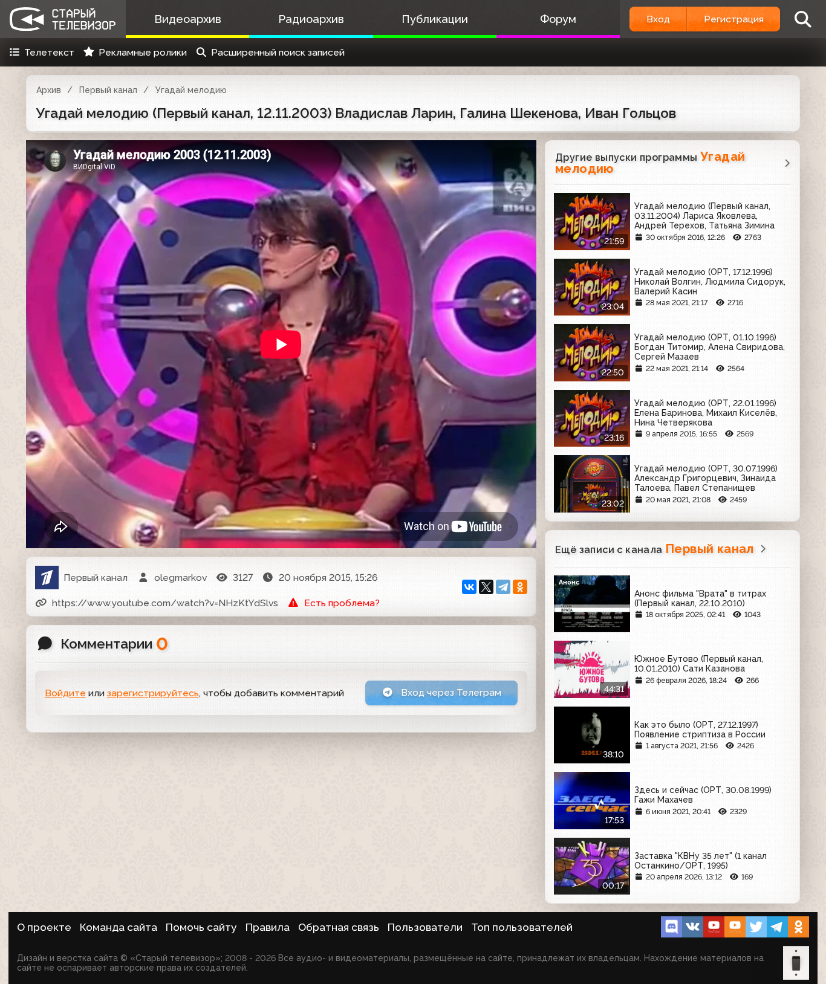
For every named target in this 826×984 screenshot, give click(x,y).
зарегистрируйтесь (153, 693)
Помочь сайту (201, 927)
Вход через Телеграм (449, 692)
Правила (268, 927)
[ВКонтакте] (469, 587)
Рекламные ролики (143, 52)
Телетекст (49, 52)
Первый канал (108, 90)
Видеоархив (187, 19)
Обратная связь (338, 927)
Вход (658, 19)
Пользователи (425, 927)
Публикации (435, 19)
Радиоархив (311, 19)
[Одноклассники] (520, 587)
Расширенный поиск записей (278, 52)
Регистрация (734, 19)
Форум (558, 19)
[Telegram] (503, 587)
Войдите (65, 693)
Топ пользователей (522, 927)
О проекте (44, 927)
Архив (48, 90)
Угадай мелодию (191, 90)
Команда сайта (118, 927)
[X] (486, 587)
